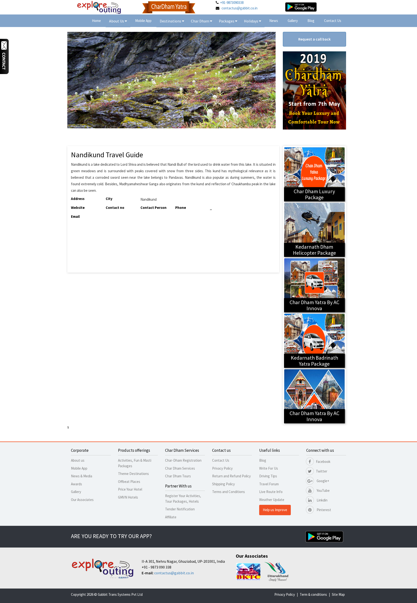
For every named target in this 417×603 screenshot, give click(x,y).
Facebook (323, 461)
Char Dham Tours (178, 476)
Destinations (171, 21)
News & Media (81, 476)
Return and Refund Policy (231, 476)
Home (96, 20)
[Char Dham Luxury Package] (314, 173)
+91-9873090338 (231, 2)
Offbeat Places (129, 481)
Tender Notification (180, 509)
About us (77, 460)
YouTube (323, 490)
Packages (227, 21)
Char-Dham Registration (183, 460)
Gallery (293, 20)
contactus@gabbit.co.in (239, 8)
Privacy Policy (222, 468)
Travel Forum (269, 484)
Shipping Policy (223, 484)
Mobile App (143, 20)
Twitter (321, 471)
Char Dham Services (180, 468)
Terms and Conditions (228, 491)
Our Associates (82, 499)
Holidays (251, 21)
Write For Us (268, 468)
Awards (76, 484)
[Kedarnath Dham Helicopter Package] (314, 229)
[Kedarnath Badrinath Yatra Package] (314, 340)
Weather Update (271, 499)
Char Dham (200, 21)
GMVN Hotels (128, 497)
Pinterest (323, 509)
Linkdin (321, 500)
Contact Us (332, 20)
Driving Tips (268, 476)
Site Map (338, 594)
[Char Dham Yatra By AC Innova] (314, 284)
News (273, 20)
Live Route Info (271, 491)
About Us (117, 21)
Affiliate (170, 517)
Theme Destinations (133, 473)
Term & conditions (313, 594)
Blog (310, 20)
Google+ (322, 481)
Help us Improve (275, 509)
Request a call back (314, 39)
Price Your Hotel (130, 489)
